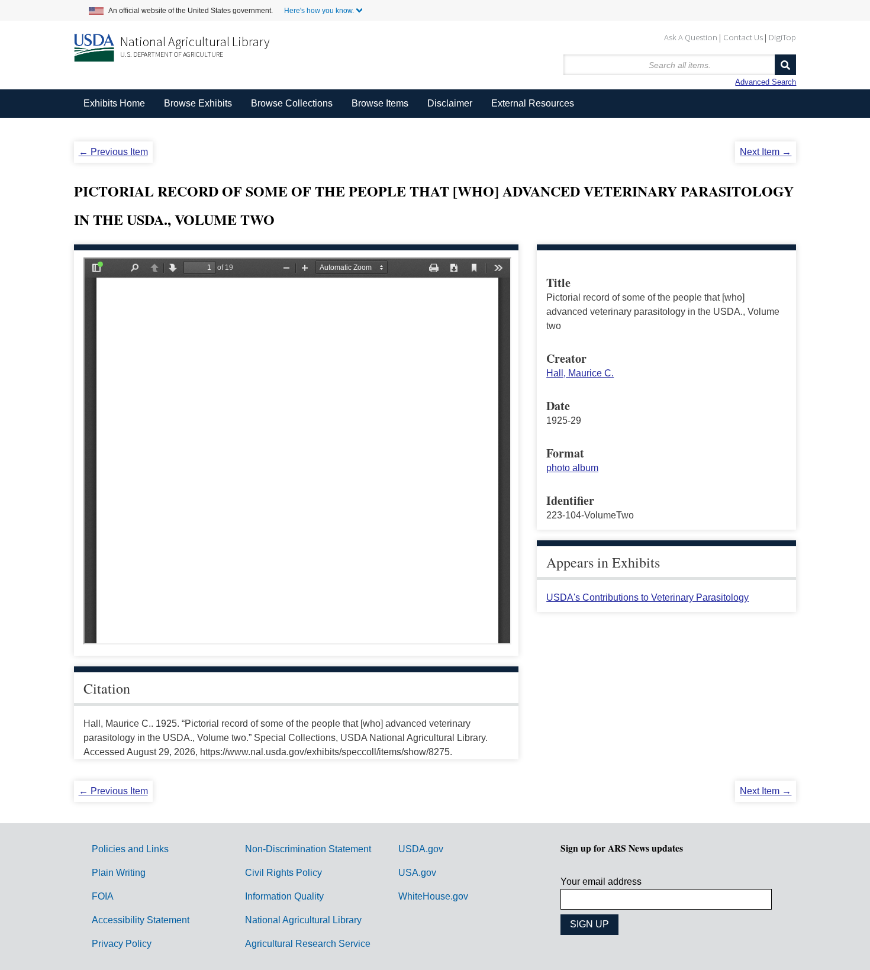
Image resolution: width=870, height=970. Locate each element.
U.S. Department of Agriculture (171, 54)
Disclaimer (449, 103)
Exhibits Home (114, 103)
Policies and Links (130, 849)
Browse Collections (292, 103)
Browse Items (380, 103)
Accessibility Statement (140, 920)
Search (785, 64)
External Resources (532, 103)
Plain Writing (119, 873)
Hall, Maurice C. (580, 373)
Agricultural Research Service (307, 944)
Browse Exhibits (198, 103)
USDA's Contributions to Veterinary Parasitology (647, 597)
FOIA (103, 896)
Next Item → (765, 152)
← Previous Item (113, 152)
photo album (572, 468)
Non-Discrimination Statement (308, 849)
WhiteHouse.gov (433, 896)
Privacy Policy (122, 944)
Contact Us (743, 37)
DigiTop (782, 37)
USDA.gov (420, 849)
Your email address (601, 881)
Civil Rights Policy (283, 873)
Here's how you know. (319, 11)
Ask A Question (690, 37)
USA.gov (417, 873)
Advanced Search (765, 82)
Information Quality (284, 896)
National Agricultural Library (195, 41)
